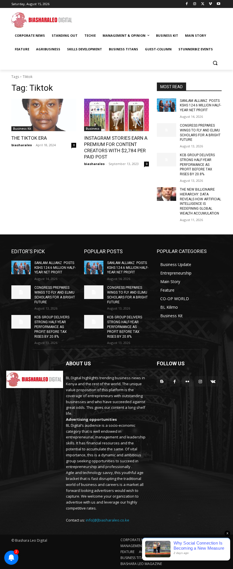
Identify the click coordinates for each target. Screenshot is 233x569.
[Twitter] (202, 4)
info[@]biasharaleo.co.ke (107, 520)
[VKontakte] (213, 381)
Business (92, 129)
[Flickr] (187, 381)
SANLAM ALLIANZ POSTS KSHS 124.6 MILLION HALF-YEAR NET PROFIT (200, 105)
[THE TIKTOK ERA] (43, 115)
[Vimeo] (210, 4)
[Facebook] (187, 4)
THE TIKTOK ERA (29, 138)
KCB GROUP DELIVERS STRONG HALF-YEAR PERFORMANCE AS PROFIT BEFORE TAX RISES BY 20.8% (197, 164)
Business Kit (22, 129)
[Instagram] (195, 4)
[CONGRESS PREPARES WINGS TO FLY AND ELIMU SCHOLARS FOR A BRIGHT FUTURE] (166, 130)
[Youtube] (218, 4)
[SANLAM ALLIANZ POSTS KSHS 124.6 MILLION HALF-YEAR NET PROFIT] (166, 105)
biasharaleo (21, 145)
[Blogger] (162, 381)
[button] (215, 63)
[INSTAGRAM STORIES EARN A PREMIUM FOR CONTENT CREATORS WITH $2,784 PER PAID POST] (116, 115)
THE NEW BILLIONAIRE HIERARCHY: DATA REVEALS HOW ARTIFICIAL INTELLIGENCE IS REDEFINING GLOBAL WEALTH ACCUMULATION (200, 201)
